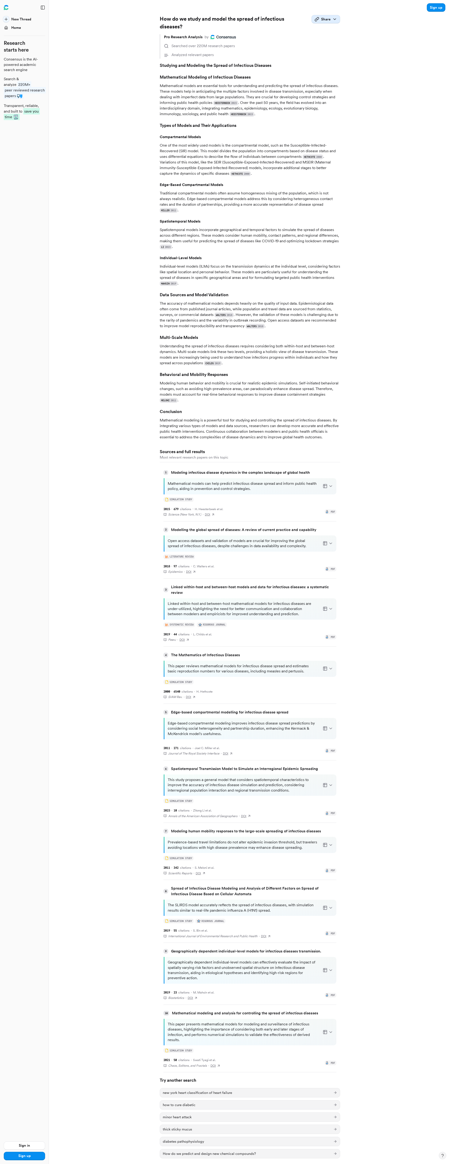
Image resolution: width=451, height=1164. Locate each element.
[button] (436, 7)
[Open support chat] (442, 1155)
